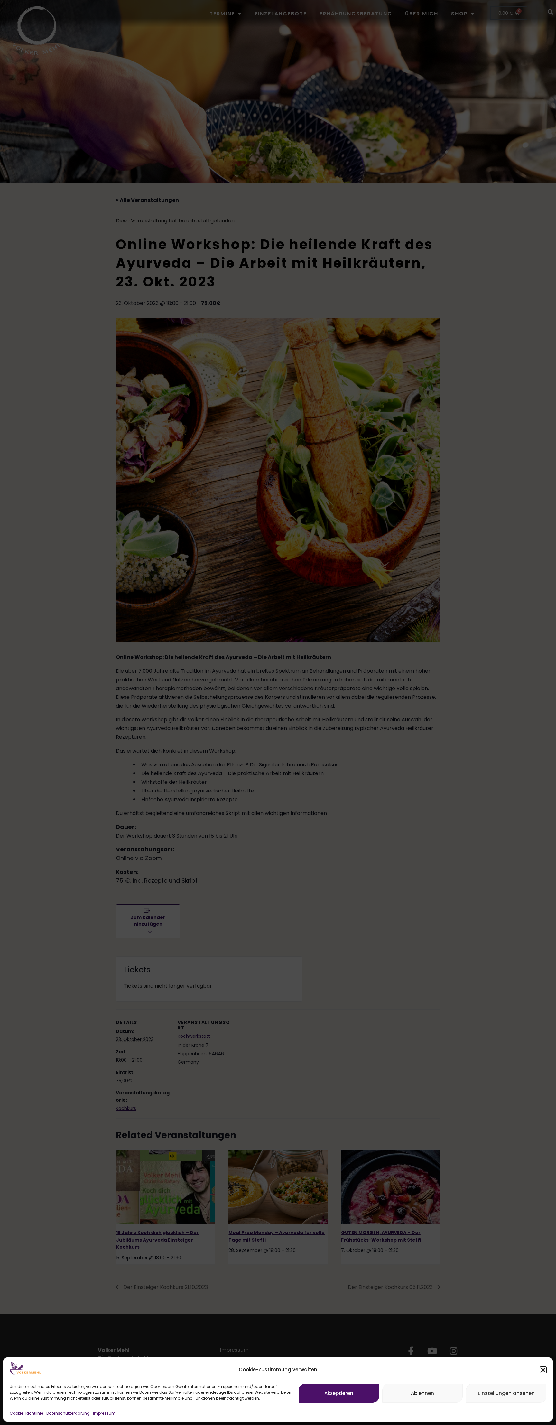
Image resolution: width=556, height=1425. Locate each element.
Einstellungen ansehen (506, 1393)
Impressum (104, 1413)
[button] (543, 1370)
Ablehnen (422, 1393)
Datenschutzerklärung (68, 1413)
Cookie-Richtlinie (26, 1413)
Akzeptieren (338, 1393)
